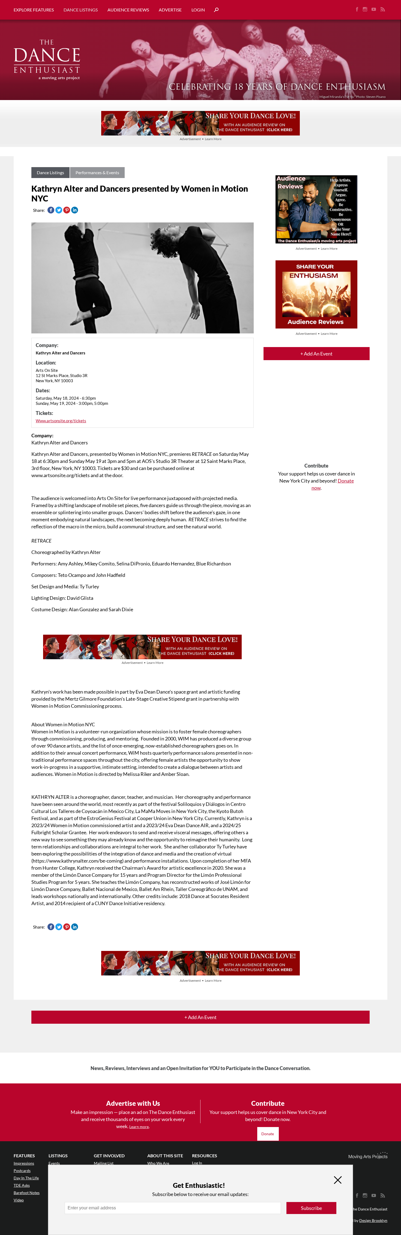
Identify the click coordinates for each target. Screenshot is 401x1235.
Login (198, 9)
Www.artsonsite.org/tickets (61, 420)
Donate (268, 1133)
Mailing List (103, 1163)
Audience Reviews (128, 9)
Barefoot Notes (27, 1192)
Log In (197, 1163)
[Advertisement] (317, 416)
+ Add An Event (316, 354)
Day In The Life (26, 1178)
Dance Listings (81, 9)
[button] (214, 10)
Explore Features (34, 9)
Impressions (24, 1163)
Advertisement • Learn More (201, 139)
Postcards (22, 1170)
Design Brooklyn (373, 1220)
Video (19, 1200)
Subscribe (311, 1208)
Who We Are (158, 1163)
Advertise (170, 9)
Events (54, 1163)
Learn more (139, 1126)
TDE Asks (22, 1185)
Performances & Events (97, 172)
